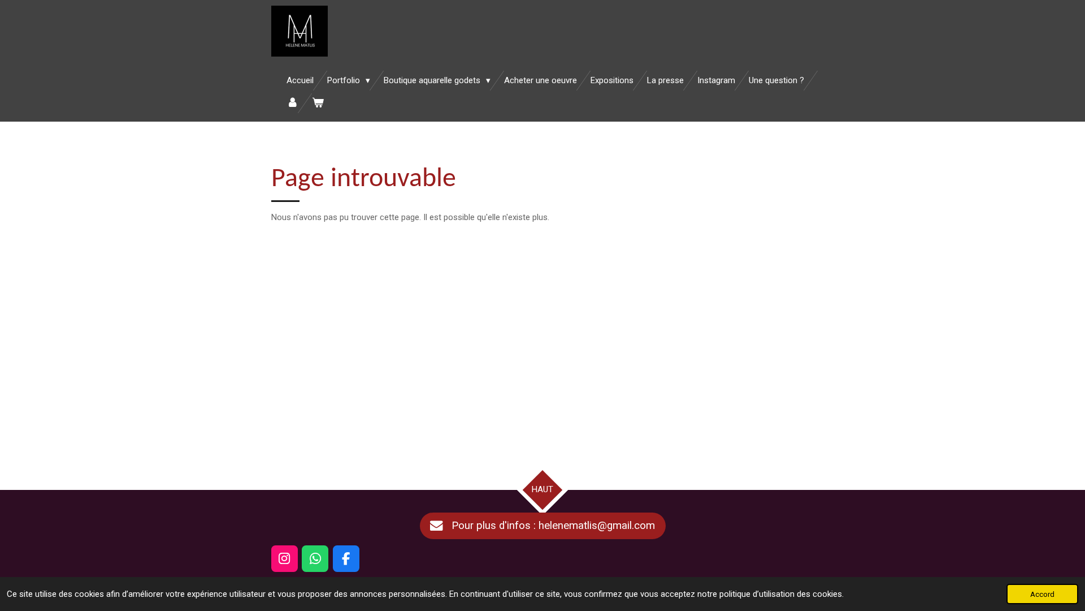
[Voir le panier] (318, 103)
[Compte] (292, 103)
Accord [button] (1042, 594)
